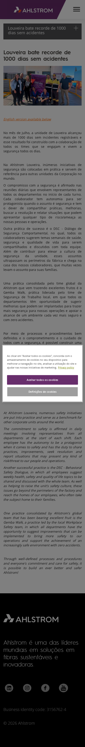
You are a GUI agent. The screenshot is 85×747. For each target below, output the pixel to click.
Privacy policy (66, 367)
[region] (42, 373)
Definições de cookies (43, 391)
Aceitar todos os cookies (42, 379)
